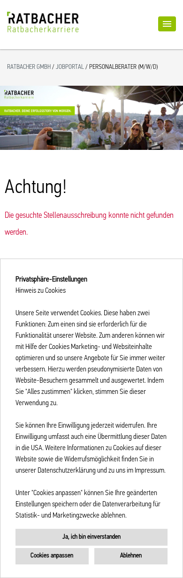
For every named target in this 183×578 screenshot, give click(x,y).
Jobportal (70, 67)
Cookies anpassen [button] (51, 555)
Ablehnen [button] (131, 555)
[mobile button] (167, 23)
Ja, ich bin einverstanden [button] (91, 537)
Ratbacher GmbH (29, 67)
